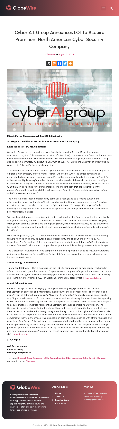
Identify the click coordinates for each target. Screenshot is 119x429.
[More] (70, 63)
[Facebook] (59, 63)
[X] (48, 63)
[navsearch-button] (110, 8)
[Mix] (54, 63)
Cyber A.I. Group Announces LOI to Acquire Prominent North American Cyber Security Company (62, 358)
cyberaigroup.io (20, 334)
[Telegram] (65, 63)
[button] (103, 8)
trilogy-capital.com (92, 278)
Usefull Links (60, 386)
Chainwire (50, 54)
